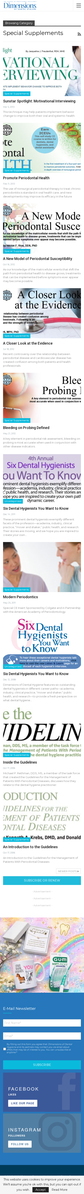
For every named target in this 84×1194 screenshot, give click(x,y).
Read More (59, 1189)
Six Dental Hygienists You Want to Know (36, 508)
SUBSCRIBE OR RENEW (42, 880)
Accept (40, 1190)
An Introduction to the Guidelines (30, 847)
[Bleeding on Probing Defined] (42, 398)
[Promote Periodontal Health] (42, 148)
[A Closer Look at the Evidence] (42, 313)
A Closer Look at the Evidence (28, 343)
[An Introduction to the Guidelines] (42, 817)
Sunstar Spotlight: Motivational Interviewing (39, 101)
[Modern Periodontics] (42, 567)
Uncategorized (12, 501)
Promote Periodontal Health (26, 178)
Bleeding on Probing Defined (26, 428)
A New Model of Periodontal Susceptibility (37, 258)
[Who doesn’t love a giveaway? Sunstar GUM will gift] (42, 959)
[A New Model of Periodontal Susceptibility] (42, 228)
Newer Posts (67, 871)
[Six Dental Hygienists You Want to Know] (42, 478)
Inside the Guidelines (20, 762)
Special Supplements (16, 93)
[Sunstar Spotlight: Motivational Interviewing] (42, 71)
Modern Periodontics (20, 597)
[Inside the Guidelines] (42, 732)
